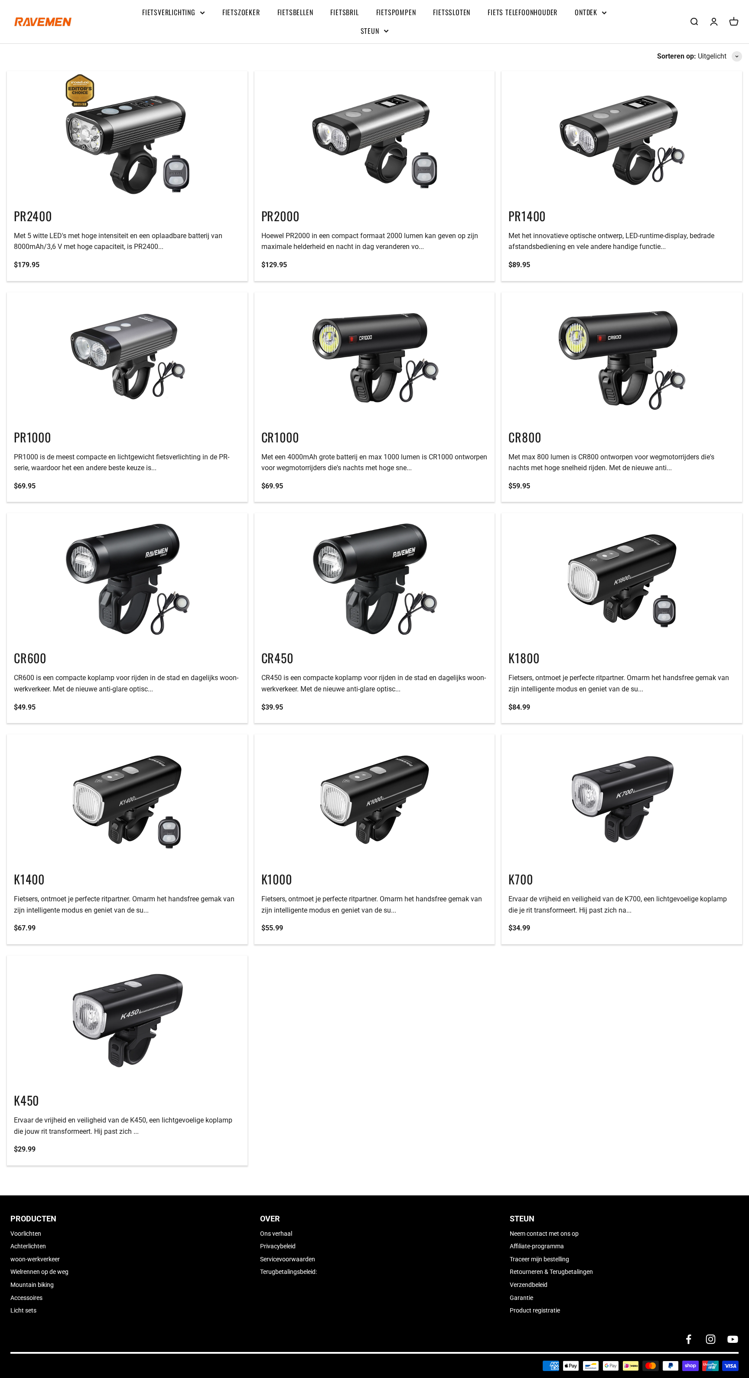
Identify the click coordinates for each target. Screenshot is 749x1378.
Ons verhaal (276, 1233)
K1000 (276, 879)
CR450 (277, 658)
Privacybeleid (278, 1246)
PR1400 (527, 216)
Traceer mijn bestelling (539, 1259)
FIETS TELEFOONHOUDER (522, 12)
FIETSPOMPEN (396, 12)
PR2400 (33, 216)
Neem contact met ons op (544, 1233)
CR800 (524, 437)
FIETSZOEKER (241, 12)
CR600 (30, 658)
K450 (26, 1100)
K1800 (523, 658)
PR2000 (280, 216)
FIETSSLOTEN (451, 12)
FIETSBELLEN (295, 12)
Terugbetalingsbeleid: (288, 1271)
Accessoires (26, 1297)
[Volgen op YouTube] (733, 1339)
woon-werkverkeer (35, 1259)
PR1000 (32, 437)
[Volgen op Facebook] (688, 1339)
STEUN (370, 31)
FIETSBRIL (344, 12)
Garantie (521, 1297)
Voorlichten (25, 1233)
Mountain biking (32, 1284)
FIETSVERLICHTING (168, 12)
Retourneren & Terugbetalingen (551, 1271)
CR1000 (280, 437)
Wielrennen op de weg (39, 1271)
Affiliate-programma (537, 1246)
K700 (520, 879)
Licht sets (23, 1310)
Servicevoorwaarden (287, 1259)
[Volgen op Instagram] (710, 1339)
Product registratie (535, 1310)
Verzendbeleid (528, 1284)
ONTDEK (586, 12)
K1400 (29, 879)
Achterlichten (28, 1246)
